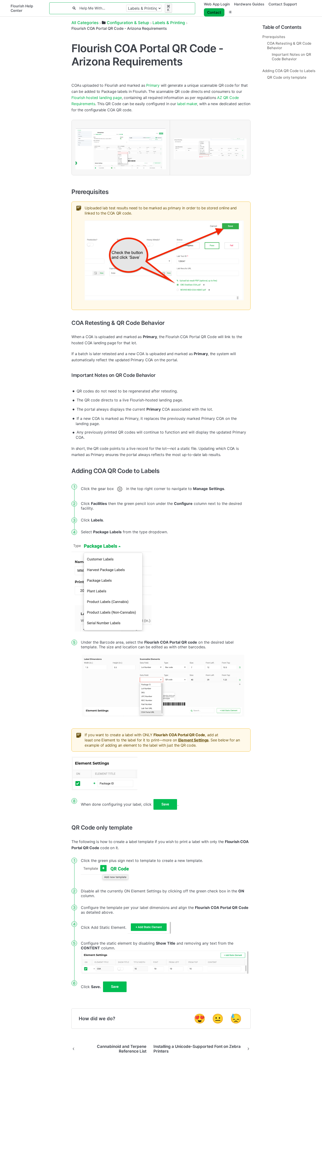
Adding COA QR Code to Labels (288, 71)
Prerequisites (273, 36)
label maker (187, 103)
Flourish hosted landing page (96, 97)
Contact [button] (214, 12)
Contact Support (282, 4)
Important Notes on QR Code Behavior (291, 56)
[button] (230, 12)
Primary (153, 85)
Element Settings (193, 740)
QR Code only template (286, 77)
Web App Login (217, 4)
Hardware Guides (249, 4)
